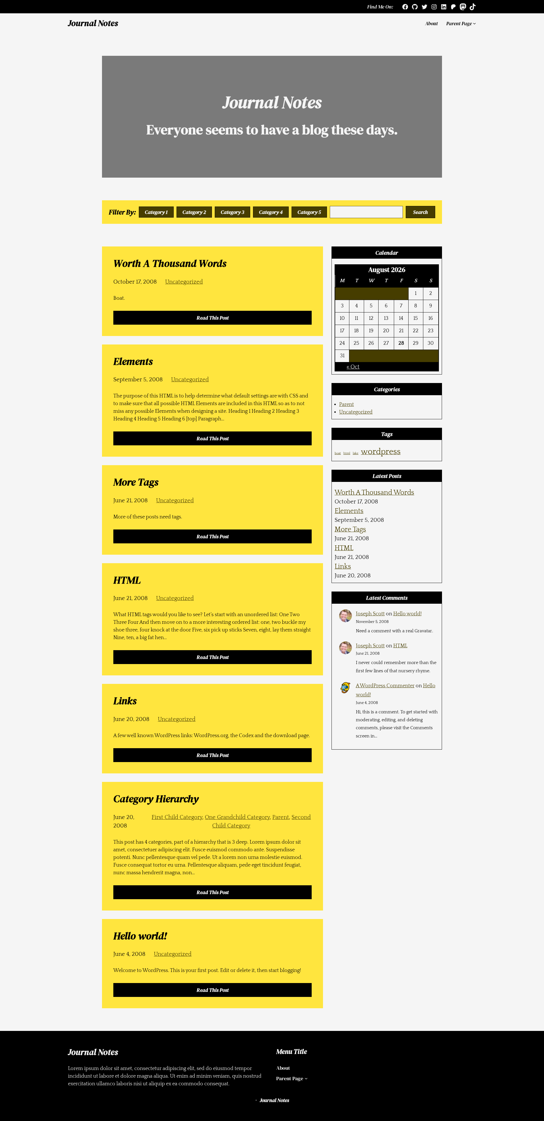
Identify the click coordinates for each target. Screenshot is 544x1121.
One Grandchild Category (237, 817)
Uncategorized (184, 282)
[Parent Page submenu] (474, 23)
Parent (280, 817)
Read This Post (215, 319)
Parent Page (459, 23)
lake (355, 453)
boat (338, 453)
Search (420, 212)
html (346, 453)
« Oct (353, 367)
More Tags (350, 529)
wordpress (381, 451)
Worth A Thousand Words (374, 492)
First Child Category (177, 817)
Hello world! (407, 614)
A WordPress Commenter (385, 686)
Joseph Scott (370, 614)
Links (343, 566)
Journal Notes (93, 23)
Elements (349, 511)
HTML (344, 548)
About (431, 23)
